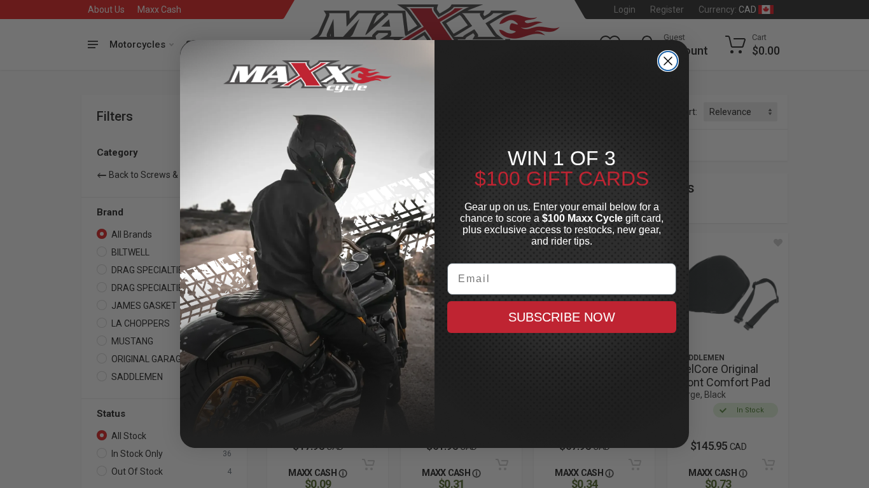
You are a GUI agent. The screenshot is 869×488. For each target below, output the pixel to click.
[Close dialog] (668, 61)
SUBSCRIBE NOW (561, 317)
